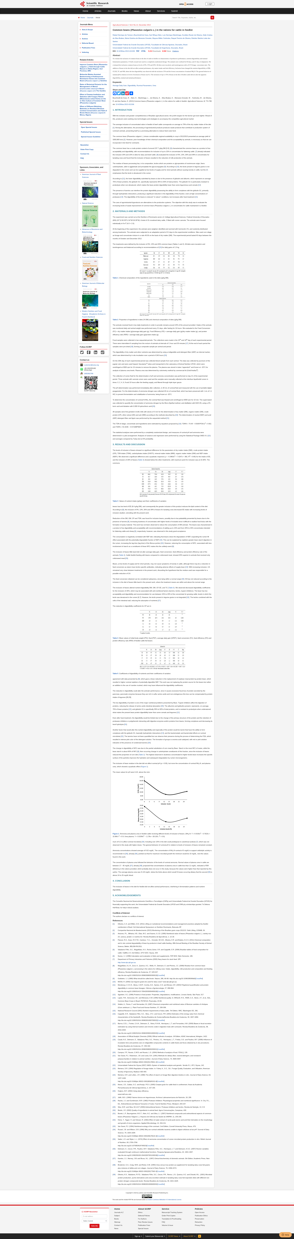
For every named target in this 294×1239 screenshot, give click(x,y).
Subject (117, 1216)
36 (136, 854)
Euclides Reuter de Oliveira (192, 35)
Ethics (140, 1212)
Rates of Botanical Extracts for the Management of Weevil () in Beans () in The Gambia (93, 87)
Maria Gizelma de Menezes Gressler (138, 38)
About (148, 11)
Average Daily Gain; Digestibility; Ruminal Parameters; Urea (134, 85)
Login (209, 4)
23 (161, 540)
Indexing (85, 52)
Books (124, 11)
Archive (85, 39)
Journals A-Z (118, 1212)
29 (114, 1107)
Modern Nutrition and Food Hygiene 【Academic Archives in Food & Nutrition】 (94, 314)
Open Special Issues (89, 127)
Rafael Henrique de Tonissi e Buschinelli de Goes (130, 35)
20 (153, 406)
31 (125, 724)
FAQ (82, 158)
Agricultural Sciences (120, 25)
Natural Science (88, 203)
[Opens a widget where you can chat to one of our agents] (285, 1235)
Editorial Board (88, 43)
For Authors (142, 1219)
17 (187, 343)
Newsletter (84, 145)
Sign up (137, 1236)
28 (114, 1101)
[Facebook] (88, 352)
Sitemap (117, 1222)
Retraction (198, 1222)
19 (165, 355)
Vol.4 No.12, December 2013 (140, 25)
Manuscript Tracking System (172, 1212)
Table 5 (171, 588)
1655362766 (88, 373)
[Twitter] (81, 352)
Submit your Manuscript (154, 1236)
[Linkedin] (95, 352)
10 (178, 167)
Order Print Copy (86, 149)
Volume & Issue (167, 1225)
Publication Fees (88, 48)
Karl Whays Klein (155, 35)
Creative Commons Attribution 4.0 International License (164, 1199)
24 (162, 543)
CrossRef (160, 975)
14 (196, 197)
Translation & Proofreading (171, 1219)
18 (132, 346)
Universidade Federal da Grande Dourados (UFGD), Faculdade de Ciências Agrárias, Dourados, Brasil (150, 45)
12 (199, 185)
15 (160, 247)
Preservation (199, 1219)
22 (209, 436)
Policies (199, 1209)
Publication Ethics (201, 1216)
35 (126, 854)
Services (161, 11)
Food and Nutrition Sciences (92, 257)
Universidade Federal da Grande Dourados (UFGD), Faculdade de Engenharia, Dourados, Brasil (148, 48)
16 (180, 424)
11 (123, 178)
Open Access (199, 1212)
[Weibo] (102, 352)
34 (143, 842)
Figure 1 (144, 766)
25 (126, 558)
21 (168, 418)
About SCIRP (144, 1209)
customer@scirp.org (91, 365)
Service (165, 1209)
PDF (137, 51)
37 (131, 866)
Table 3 (141, 460)
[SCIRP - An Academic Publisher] (94, 4)
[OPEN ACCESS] (186, 4)
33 (149, 743)
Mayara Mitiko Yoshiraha (161, 38)
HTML (143, 51)
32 (122, 736)
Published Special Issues (91, 132)
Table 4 (122, 555)
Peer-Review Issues (145, 1222)
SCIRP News (173, 1236)
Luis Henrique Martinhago (172, 35)
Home (85, 11)
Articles (98, 11)
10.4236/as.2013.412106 (126, 51)
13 (122, 197)
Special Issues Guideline (90, 137)
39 (209, 872)
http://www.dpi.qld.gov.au (127, 962)
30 (162, 706)
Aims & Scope (87, 30)
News (136, 11)
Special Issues (143, 1228)
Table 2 (141, 755)
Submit (174, 11)
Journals (111, 11)
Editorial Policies (144, 1216)
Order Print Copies (168, 1216)
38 (141, 866)
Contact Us (84, 154)
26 (183, 579)
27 (159, 600)
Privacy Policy (200, 1225)
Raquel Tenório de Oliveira (181, 38)
